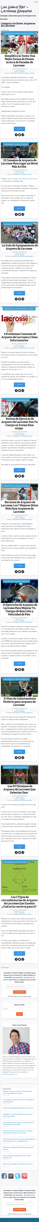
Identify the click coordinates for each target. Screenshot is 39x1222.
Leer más (19, 129)
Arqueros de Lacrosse (12, 33)
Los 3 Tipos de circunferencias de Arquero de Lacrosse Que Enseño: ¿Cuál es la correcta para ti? (19, 901)
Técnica (31, 33)
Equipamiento (26, 224)
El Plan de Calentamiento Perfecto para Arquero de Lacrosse (19, 702)
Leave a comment (19, 71)
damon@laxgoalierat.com (9, 1074)
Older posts (5, 30)
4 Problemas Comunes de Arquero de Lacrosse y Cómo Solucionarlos (19, 337)
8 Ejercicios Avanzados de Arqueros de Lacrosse (18, 1164)
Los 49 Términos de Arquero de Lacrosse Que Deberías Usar (19, 789)
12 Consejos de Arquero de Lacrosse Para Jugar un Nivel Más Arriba (19, 163)
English (36, 2)
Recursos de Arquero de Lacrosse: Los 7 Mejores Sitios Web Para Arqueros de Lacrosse (19, 507)
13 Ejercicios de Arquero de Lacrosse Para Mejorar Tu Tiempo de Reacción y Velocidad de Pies (20, 609)
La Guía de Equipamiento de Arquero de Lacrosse (20, 247)
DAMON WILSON (22, 68)
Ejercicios (25, 400)
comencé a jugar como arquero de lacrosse (21, 178)
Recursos (24, 486)
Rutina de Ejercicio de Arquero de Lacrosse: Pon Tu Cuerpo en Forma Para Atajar (19, 423)
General (24, 33)
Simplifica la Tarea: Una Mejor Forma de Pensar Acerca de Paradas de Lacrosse (20, 60)
